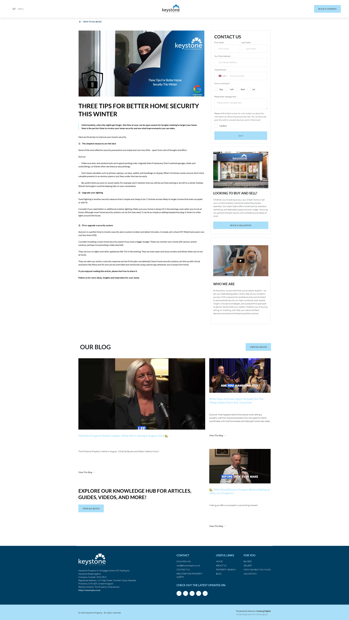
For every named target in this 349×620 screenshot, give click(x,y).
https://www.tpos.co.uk (89, 590)
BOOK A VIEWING (327, 8)
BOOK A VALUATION (240, 225)
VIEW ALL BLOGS (258, 347)
